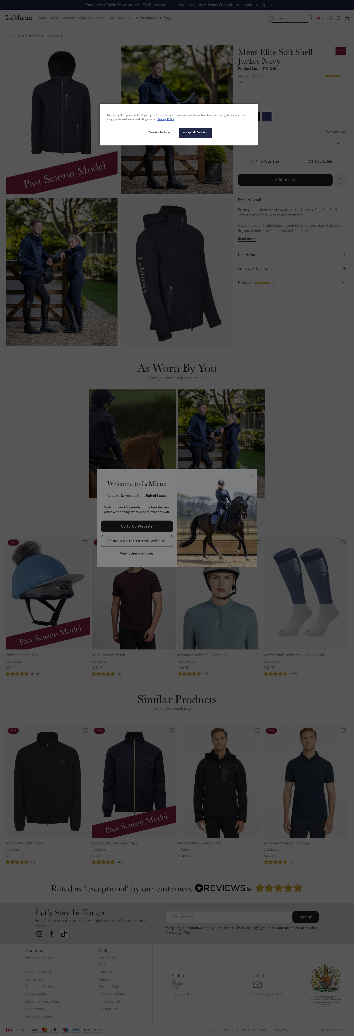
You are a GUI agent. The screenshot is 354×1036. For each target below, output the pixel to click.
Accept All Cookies (195, 133)
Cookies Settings (160, 133)
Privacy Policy (165, 119)
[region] (179, 124)
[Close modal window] (251, 475)
